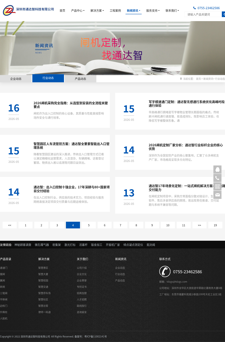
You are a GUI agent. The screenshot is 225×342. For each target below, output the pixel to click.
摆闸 (2, 274)
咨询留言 (82, 312)
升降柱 (3, 312)
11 (183, 225)
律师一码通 (44, 312)
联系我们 (171, 10)
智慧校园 (43, 280)
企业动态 (15, 78)
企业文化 (82, 274)
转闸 (2, 286)
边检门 (3, 305)
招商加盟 (82, 293)
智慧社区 (43, 299)
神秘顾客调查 (22, 244)
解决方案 (96, 10)
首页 (62, 10)
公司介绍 (82, 267)
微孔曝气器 (42, 244)
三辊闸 (3, 293)
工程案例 (115, 10)
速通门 (3, 267)
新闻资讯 (132, 10)
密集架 (56, 244)
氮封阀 (151, 244)
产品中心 (76, 10)
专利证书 (82, 286)
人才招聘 (82, 299)
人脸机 (3, 318)
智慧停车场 (44, 293)
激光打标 (70, 244)
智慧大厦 (43, 274)
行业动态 (48, 78)
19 (215, 225)
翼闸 (2, 280)
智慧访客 (43, 305)
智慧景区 (43, 267)
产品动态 (80, 78)
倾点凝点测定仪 (133, 244)
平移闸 (3, 299)
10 (167, 225)
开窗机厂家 (113, 244)
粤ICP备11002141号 (95, 336)
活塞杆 (83, 244)
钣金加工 (96, 244)
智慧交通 (43, 286)
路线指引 (82, 305)
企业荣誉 (82, 280)
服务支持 (152, 10)
